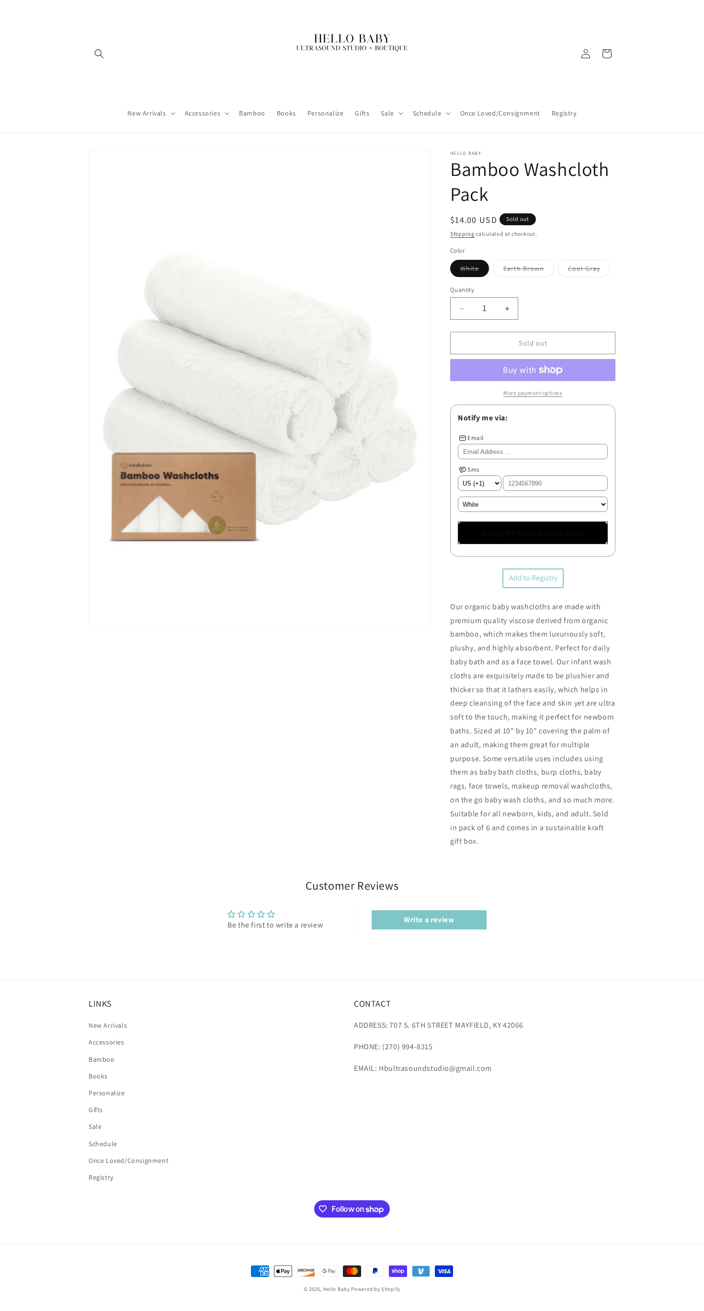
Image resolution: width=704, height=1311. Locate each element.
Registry (101, 1177)
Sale (95, 1126)
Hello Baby (336, 1289)
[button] (99, 53)
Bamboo (102, 1059)
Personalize (107, 1093)
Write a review (429, 920)
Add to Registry (533, 578)
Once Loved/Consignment (129, 1160)
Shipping (462, 233)
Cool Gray (589, 270)
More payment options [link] (532, 392)
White (474, 270)
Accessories (107, 1042)
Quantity (462, 290)
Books (98, 1076)
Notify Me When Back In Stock (533, 532)
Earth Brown (528, 270)
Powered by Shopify (375, 1289)
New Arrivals (108, 1025)
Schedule (103, 1143)
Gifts (96, 1109)
